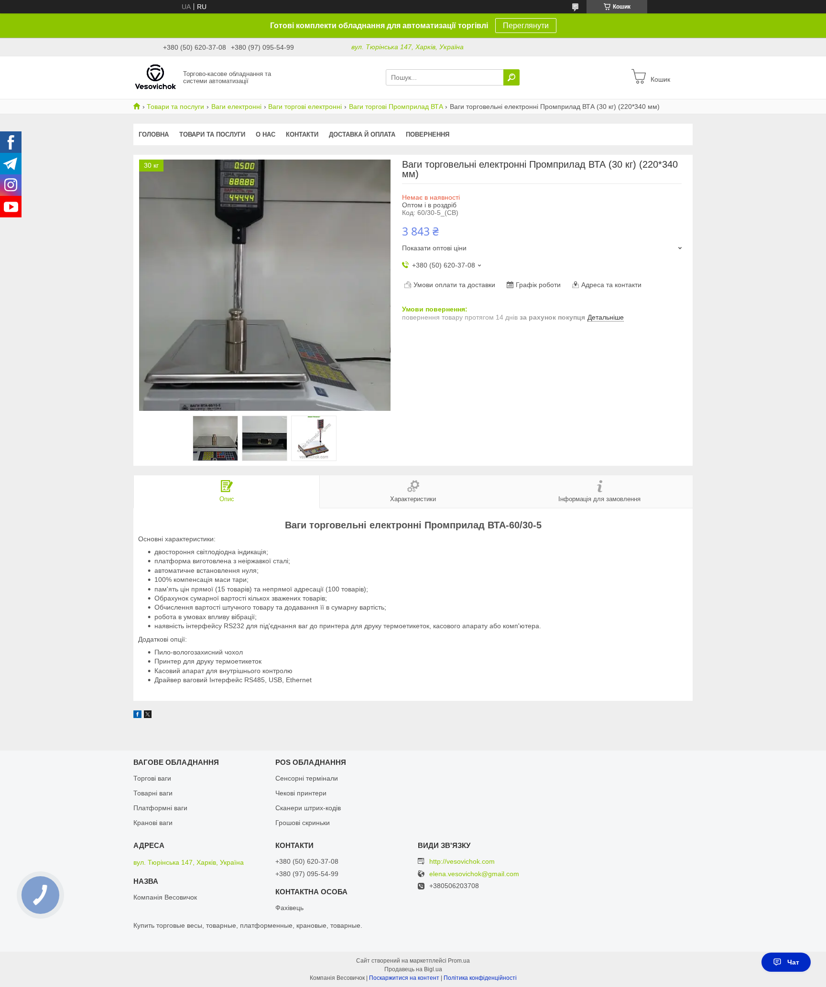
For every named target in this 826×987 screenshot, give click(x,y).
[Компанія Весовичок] (155, 77)
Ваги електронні (236, 106)
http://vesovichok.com (462, 861)
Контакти (302, 134)
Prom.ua (459, 960)
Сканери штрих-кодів (308, 808)
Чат (793, 962)
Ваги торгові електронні (305, 106)
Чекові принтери (300, 793)
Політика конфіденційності (480, 978)
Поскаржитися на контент (404, 978)
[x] (148, 715)
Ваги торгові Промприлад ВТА (396, 106)
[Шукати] (511, 77)
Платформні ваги (160, 808)
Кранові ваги (153, 822)
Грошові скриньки (302, 822)
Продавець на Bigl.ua (413, 969)
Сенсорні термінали (306, 778)
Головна (154, 134)
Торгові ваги (152, 778)
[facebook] (137, 715)
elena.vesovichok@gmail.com (474, 874)
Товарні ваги (153, 793)
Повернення (427, 134)
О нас (265, 134)
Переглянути (526, 25)
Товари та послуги (175, 106)
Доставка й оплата (362, 134)
